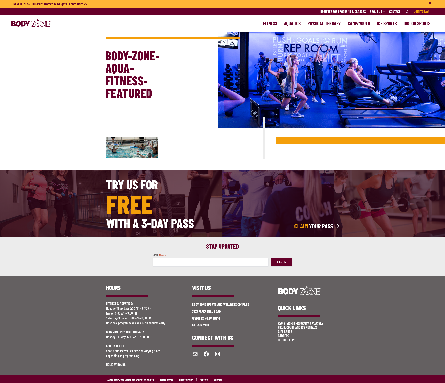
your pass (313, 226)
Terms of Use (166, 379)
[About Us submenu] (384, 11)
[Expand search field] (407, 11)
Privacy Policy (186, 379)
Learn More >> (78, 4)
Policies (204, 379)
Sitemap (218, 379)
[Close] (430, 3)
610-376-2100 (200, 325)
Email (160, 254)
